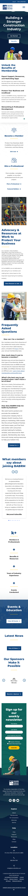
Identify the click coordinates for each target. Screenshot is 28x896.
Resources (14, 837)
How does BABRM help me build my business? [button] (13, 407)
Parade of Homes (15, 742)
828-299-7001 (14, 860)
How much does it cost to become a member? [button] (12, 356)
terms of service (17, 881)
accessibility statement (11, 877)
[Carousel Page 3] (12, 520)
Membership (14, 815)
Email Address (11, 735)
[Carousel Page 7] (19, 520)
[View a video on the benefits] (24, 119)
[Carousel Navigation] (14, 467)
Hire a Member (21, 1)
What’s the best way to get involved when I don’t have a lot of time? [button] (14, 379)
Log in (14, 1)
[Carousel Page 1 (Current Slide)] (8, 520)
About (14, 813)
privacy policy (13, 879)
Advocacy (14, 820)
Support (14, 834)
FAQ (14, 832)
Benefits (14, 41)
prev (13, 471)
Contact (14, 841)
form (16, 348)
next (16, 471)
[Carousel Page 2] (10, 520)
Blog (14, 839)
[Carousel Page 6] (17, 520)
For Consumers (14, 817)
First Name (14, 723)
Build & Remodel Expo (15, 743)
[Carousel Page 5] (15, 520)
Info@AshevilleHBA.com (14, 868)
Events (14, 822)
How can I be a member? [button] (14, 339)
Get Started (14, 36)
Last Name (14, 729)
